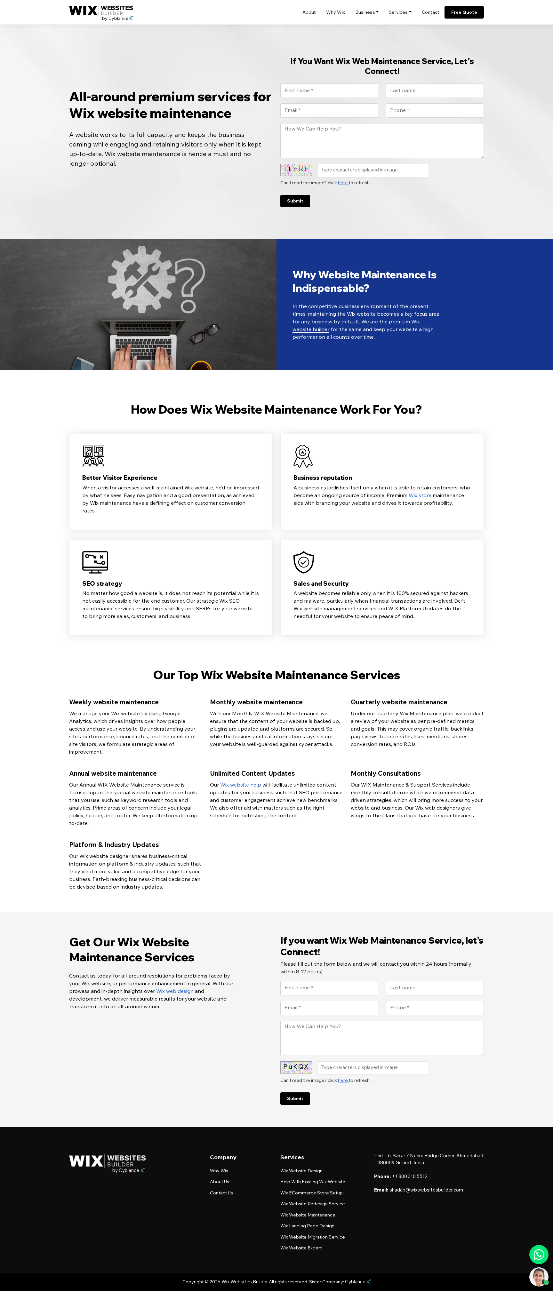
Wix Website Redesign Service (312, 1204)
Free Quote (464, 12)
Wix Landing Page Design (307, 1226)
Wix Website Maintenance (307, 1215)
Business (365, 13)
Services (398, 13)
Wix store (420, 495)
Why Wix (335, 13)
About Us (219, 1182)
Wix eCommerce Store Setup (311, 1193)
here (343, 183)
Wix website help (240, 785)
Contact (430, 13)
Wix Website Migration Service (312, 1237)
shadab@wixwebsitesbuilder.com (426, 1190)
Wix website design (301, 1171)
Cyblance (355, 1282)
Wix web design (175, 991)
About (309, 13)
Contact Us (221, 1193)
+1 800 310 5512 (410, 1177)
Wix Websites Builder (244, 1282)
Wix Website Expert (301, 1248)
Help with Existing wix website (312, 1182)
